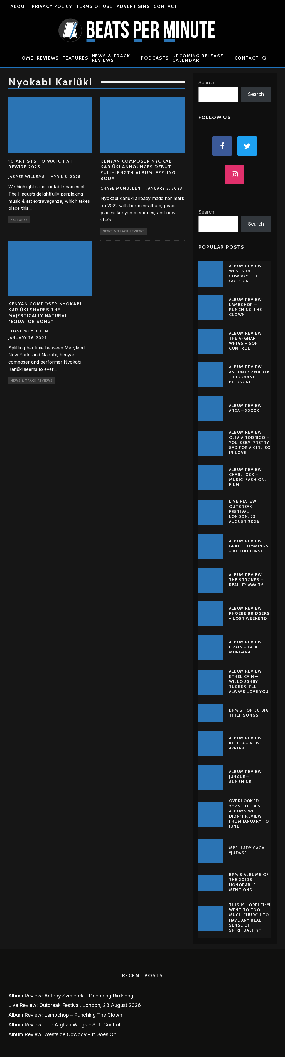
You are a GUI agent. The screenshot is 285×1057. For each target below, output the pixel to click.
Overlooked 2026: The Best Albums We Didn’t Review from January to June (249, 813)
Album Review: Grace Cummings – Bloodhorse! (249, 546)
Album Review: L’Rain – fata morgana (246, 647)
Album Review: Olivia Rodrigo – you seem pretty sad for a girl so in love (250, 442)
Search (206, 82)
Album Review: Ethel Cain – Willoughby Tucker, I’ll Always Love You (249, 681)
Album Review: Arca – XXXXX (246, 408)
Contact (165, 6)
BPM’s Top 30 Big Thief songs (249, 713)
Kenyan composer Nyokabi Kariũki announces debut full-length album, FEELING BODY (138, 170)
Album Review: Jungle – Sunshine (246, 776)
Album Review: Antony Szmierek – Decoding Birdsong (249, 374)
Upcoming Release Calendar (197, 58)
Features (75, 58)
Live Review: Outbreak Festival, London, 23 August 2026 (244, 511)
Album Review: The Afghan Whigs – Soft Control (246, 341)
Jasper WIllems (26, 176)
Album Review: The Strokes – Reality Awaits (246, 579)
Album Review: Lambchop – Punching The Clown (246, 307)
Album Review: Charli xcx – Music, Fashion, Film (247, 477)
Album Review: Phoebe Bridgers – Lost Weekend (249, 613)
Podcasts (155, 58)
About (19, 6)
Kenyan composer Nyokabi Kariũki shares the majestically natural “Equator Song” (45, 312)
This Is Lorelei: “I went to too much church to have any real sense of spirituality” (250, 917)
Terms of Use (94, 6)
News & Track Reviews (111, 58)
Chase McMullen (120, 188)
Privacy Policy (52, 6)
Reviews (48, 58)
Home (25, 58)
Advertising (133, 6)
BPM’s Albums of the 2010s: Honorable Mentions (249, 882)
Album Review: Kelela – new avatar (246, 742)
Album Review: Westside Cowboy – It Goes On (246, 273)
